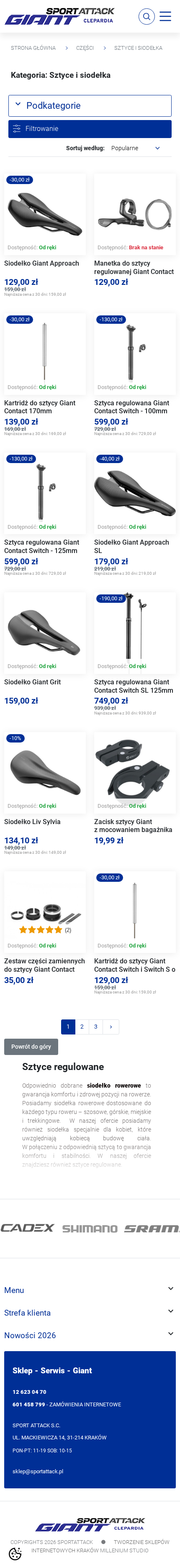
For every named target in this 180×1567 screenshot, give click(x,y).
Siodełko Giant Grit (32, 682)
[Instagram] (22, 1190)
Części (85, 48)
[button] (147, 16)
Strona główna (33, 48)
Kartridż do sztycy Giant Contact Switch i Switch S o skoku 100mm (134, 969)
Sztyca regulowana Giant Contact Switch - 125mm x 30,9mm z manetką (41, 550)
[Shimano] (90, 1228)
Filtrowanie (42, 129)
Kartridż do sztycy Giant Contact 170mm (39, 407)
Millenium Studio (124, 1550)
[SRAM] (152, 1228)
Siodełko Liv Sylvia (32, 822)
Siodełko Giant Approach (41, 263)
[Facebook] (11, 1190)
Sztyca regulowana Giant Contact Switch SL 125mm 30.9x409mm (133, 690)
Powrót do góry (31, 1046)
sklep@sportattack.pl (38, 1471)
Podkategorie (47, 105)
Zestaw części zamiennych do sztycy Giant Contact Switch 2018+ (44, 969)
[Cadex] (28, 1228)
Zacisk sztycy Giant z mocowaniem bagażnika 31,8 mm (133, 830)
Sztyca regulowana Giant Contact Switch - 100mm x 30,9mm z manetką (131, 411)
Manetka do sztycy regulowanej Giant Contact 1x (134, 271)
